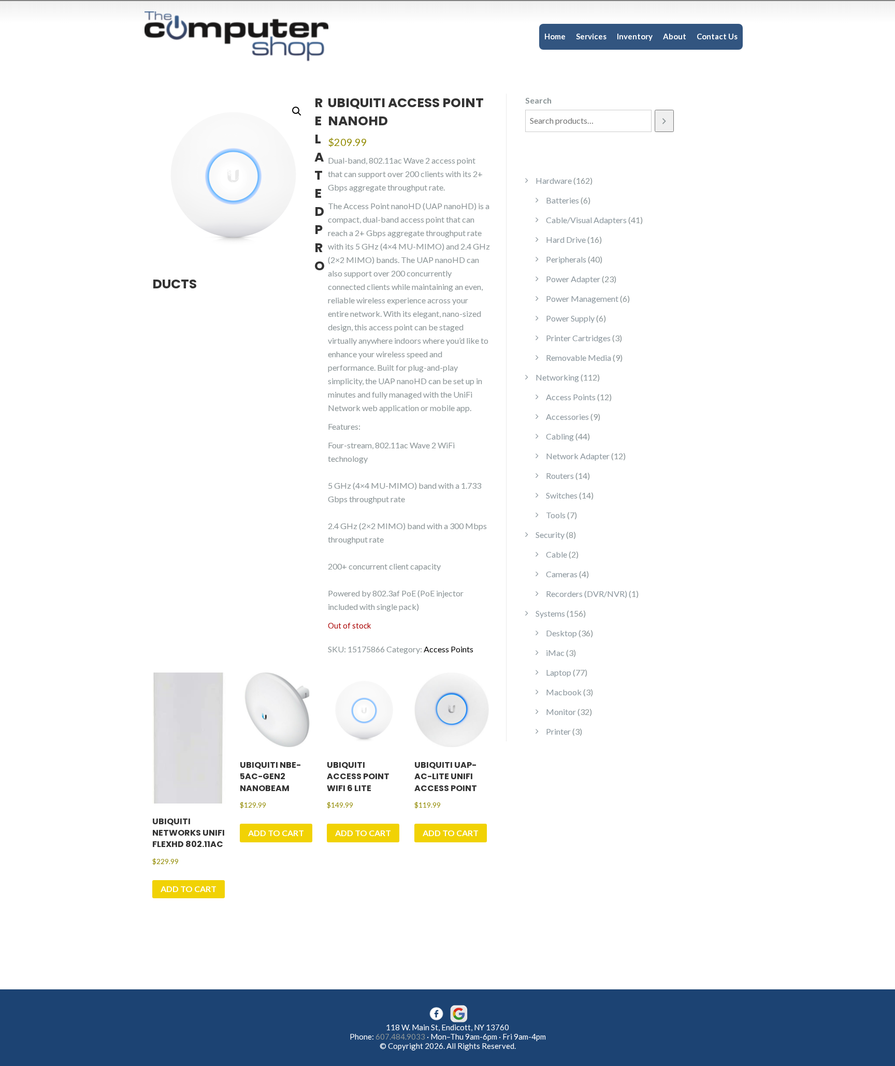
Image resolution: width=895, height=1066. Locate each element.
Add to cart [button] (188, 889)
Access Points (448, 649)
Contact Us (717, 36)
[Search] (664, 121)
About (674, 36)
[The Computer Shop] (245, 35)
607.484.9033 (400, 1036)
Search (538, 100)
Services (591, 36)
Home (555, 36)
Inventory (635, 36)
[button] (296, 111)
